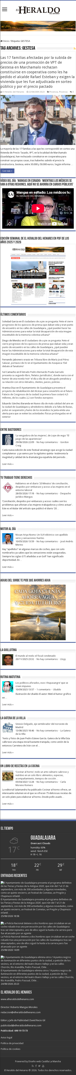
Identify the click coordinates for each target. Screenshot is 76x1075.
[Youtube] (43, 1066)
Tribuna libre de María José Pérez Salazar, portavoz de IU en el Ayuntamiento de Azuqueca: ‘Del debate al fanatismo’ (35, 363)
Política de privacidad (12, 1043)
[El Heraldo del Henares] (38, 10)
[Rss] (32, 1066)
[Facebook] (36, 1066)
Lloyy (63, 659)
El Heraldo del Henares (13, 92)
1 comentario (44, 689)
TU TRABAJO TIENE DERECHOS (16, 478)
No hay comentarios (47, 442)
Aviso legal (6, 1037)
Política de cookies (10, 1049)
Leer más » (7, 171)
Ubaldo (57, 689)
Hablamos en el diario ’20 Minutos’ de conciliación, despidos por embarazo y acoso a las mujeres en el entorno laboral (42, 486)
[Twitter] (39, 1066)
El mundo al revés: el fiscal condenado (35, 655)
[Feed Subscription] (75, 48)
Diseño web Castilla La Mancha (44, 1061)
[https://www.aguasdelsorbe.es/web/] (38, 26)
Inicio (6, 41)
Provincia (53, 92)
